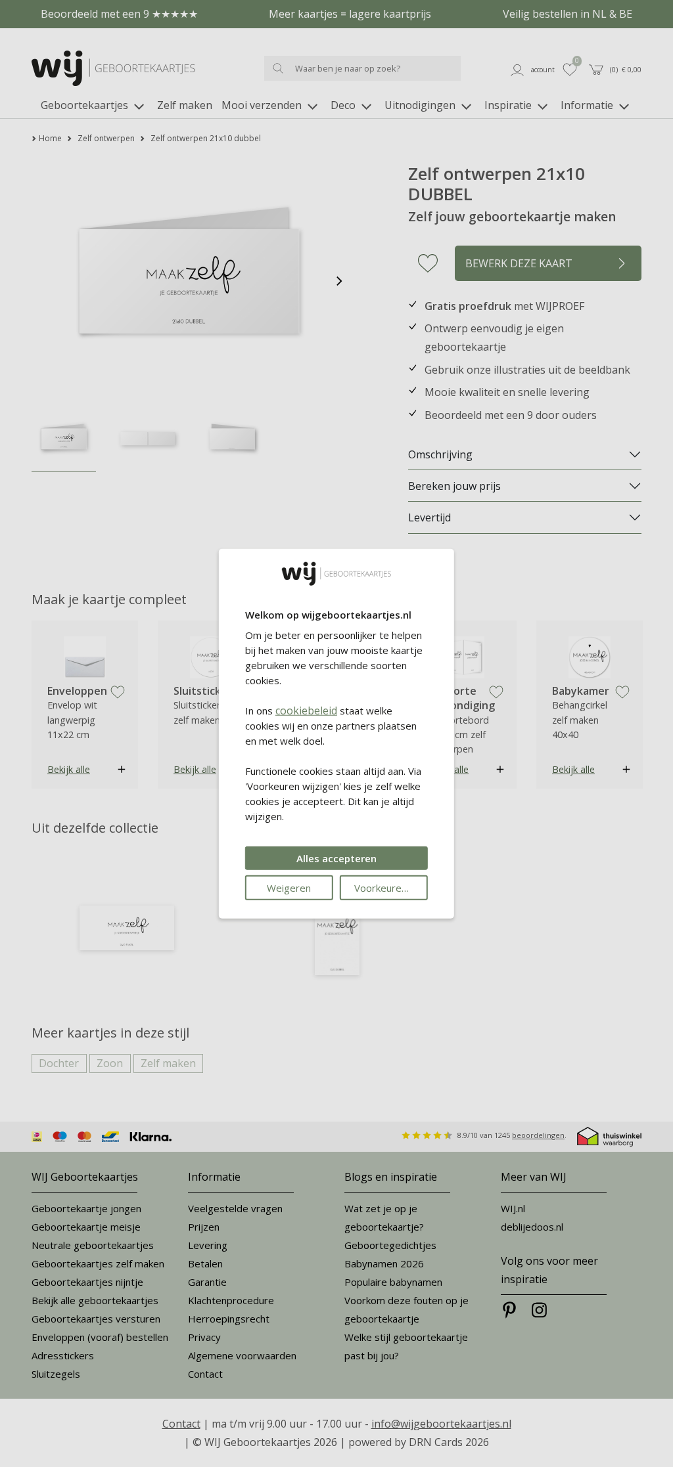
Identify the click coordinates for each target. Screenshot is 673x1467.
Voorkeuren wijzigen (391, 887)
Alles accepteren (336, 857)
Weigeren (289, 887)
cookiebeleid (306, 710)
